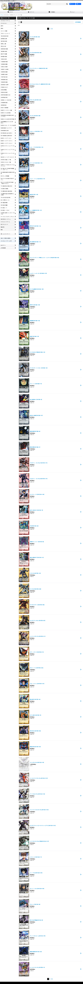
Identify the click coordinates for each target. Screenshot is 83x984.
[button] (72, 12)
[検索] (67, 4)
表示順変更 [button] (78, 22)
